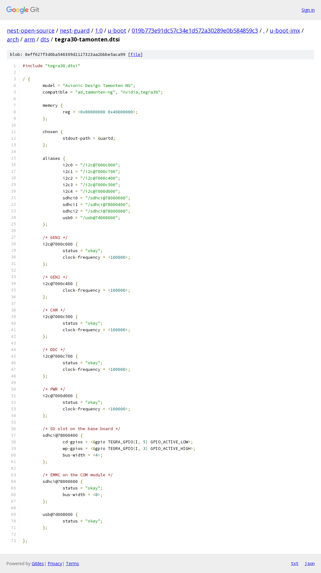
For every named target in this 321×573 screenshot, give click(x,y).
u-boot (117, 30)
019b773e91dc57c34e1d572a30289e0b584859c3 (195, 30)
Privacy (55, 563)
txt (294, 563)
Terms (72, 563)
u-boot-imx (285, 30)
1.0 (99, 30)
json (310, 563)
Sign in (308, 10)
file (135, 54)
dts (44, 39)
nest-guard (75, 30)
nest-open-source (31, 30)
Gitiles (38, 563)
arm (29, 39)
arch (13, 39)
